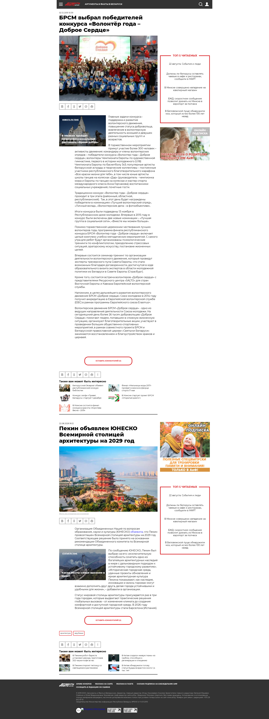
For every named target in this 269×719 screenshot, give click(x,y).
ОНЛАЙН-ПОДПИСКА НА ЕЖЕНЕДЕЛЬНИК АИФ (157, 684)
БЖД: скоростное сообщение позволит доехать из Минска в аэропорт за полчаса (185, 101)
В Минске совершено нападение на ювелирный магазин (185, 89)
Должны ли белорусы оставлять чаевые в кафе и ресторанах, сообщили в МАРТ (184, 76)
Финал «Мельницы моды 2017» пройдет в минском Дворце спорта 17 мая (136, 388)
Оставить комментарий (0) (108, 361)
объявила (136, 531)
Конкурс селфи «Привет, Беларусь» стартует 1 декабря (87, 396)
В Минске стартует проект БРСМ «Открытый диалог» (138, 396)
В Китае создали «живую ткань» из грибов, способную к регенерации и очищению (138, 658)
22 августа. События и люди (185, 64)
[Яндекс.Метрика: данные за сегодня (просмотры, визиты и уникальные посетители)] (93, 709)
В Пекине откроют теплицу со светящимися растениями (87, 666)
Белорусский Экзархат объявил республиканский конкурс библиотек (88, 388)
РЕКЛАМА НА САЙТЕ (104, 684)
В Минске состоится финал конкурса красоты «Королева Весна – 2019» (87, 408)
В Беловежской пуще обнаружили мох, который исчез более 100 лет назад (185, 114)
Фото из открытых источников (74, 513)
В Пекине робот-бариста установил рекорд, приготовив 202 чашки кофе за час (88, 658)
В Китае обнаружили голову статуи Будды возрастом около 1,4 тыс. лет (138, 668)
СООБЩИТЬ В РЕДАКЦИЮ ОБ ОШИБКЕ (93, 687)
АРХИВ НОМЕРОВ (84, 684)
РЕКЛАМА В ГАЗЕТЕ (124, 684)
